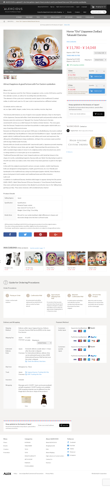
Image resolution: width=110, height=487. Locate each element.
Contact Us (49, 459)
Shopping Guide (50, 446)
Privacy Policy (49, 473)
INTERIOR (19, 17)
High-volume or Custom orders (65, 7)
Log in (77, 7)
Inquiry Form (74, 130)
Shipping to (88, 60)
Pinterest (72, 452)
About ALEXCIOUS (43, 7)
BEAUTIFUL (11, 21)
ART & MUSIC (69, 17)
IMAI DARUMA (71, 42)
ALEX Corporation (101, 473)
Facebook (73, 442)
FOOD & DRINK (90, 17)
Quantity (91, 71)
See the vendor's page (36, 248)
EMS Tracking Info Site (34, 374)
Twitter (72, 449)
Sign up (52, 7)
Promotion (6, 452)
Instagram (73, 455)
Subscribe (67, 24)
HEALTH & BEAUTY (56, 17)
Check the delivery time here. (37, 361)
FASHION (79, 17)
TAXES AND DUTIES (73, 55)
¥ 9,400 (32, 340)
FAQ (47, 449)
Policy (15, 473)
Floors (5, 442)
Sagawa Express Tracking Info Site (38, 372)
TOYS (45, 17)
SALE (84, 12)
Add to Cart (98, 76)
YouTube (72, 445)
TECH (38, 17)
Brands (69, 12)
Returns (70, 152)
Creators (77, 12)
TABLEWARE (29, 17)
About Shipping (50, 452)
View (26, 406)
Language (84, 7)
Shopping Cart (100, 7)
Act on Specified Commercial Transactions (31, 473)
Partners (48, 462)
